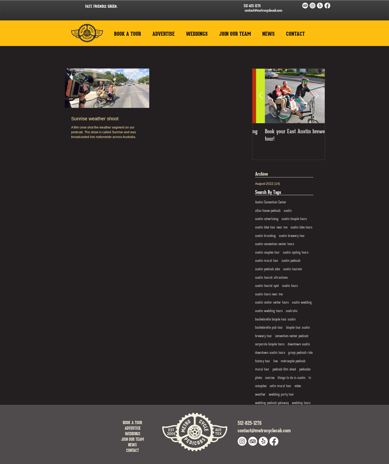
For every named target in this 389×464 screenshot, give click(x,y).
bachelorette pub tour (269, 327)
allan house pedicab (268, 210)
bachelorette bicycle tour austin (275, 319)
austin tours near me (269, 294)
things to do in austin (291, 377)
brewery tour (263, 336)
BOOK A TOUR (132, 422)
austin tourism (292, 269)
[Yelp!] (320, 5)
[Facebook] (327, 5)
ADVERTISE (133, 428)
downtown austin (299, 344)
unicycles (260, 386)
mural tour (262, 369)
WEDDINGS (132, 434)
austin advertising (266, 219)
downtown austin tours (270, 352)
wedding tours (301, 403)
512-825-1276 (252, 5)
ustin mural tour (280, 386)
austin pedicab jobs (267, 269)
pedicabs (304, 369)
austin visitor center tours (272, 302)
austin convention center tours (274, 244)
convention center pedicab (291, 336)
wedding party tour (281, 394)
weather (260, 394)
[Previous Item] (261, 96)
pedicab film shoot (284, 369)
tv (310, 377)
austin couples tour (267, 252)
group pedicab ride (300, 352)
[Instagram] (312, 5)
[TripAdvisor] (305, 5)
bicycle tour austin (298, 327)
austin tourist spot (267, 285)
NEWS (132, 445)
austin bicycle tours (294, 219)
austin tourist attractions (271, 277)
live (275, 361)
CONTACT (132, 450)
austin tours (290, 285)
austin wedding (302, 302)
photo (258, 377)
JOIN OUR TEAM (132, 439)
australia (291, 311)
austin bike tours (301, 227)
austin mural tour (266, 260)
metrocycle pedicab (293, 361)
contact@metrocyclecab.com (263, 10)
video (298, 386)
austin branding (265, 235)
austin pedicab (291, 260)
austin (288, 210)
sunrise (269, 377)
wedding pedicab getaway (272, 403)
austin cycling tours (295, 252)
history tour (262, 361)
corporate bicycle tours (269, 344)
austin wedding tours (269, 311)
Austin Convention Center (270, 202)
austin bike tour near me (271, 227)
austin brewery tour (292, 235)
